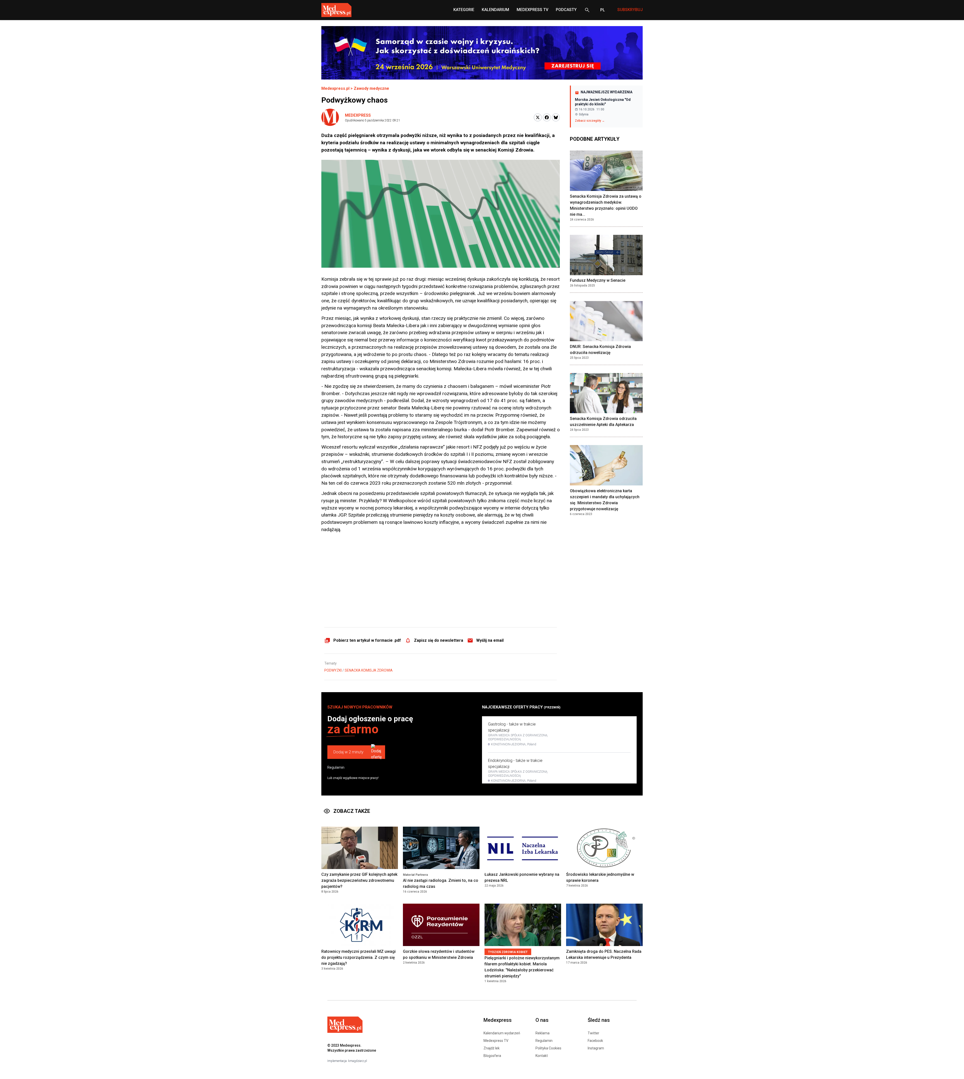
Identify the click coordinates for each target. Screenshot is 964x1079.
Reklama (542, 1033)
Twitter (593, 1033)
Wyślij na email (490, 640)
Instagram (596, 1048)
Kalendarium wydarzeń (502, 1033)
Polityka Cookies (548, 1048)
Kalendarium (495, 9)
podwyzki (333, 670)
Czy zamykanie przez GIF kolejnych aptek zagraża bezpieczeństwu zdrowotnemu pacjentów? (359, 880)
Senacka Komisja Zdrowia (369, 670)
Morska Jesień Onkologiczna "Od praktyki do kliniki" (603, 102)
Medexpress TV (496, 1041)
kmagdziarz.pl (357, 1061)
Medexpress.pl (335, 88)
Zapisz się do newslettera (438, 640)
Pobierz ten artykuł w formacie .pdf (367, 640)
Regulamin (335, 767)
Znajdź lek (492, 1048)
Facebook (595, 1041)
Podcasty (566, 9)
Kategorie (463, 9)
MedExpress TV (532, 9)
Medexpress (358, 115)
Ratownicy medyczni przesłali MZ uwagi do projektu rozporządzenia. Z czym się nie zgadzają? (358, 957)
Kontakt (541, 1056)
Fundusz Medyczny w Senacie (597, 280)
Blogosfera (492, 1056)
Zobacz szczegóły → (590, 120)
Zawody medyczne (371, 88)
